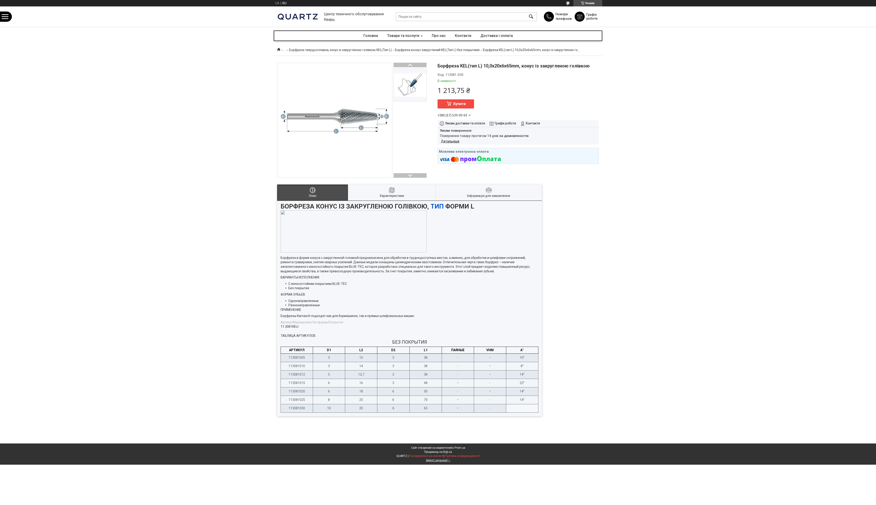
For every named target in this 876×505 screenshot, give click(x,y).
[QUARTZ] (298, 16)
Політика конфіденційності (462, 456)
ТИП (437, 206)
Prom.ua (460, 447)
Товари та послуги (403, 35)
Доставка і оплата (496, 35)
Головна (370, 35)
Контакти (463, 35)
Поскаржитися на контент (426, 456)
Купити (459, 104)
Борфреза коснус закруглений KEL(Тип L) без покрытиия (437, 50)
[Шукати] (531, 17)
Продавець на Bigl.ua (438, 451)
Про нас (439, 35)
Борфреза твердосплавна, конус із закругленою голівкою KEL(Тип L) (340, 50)
